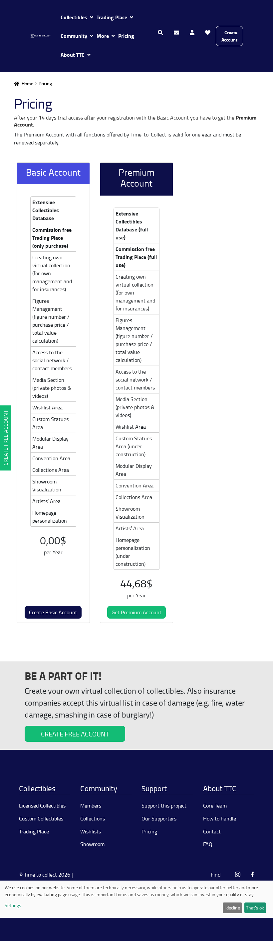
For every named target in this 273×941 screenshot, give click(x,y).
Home (27, 83)
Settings (13, 905)
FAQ (207, 844)
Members (90, 805)
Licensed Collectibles (42, 805)
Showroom (92, 844)
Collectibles (74, 17)
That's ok (255, 907)
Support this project (163, 805)
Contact (212, 831)
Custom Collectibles (41, 818)
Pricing (126, 36)
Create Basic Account (53, 612)
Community (74, 36)
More (103, 36)
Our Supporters (158, 818)
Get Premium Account (136, 612)
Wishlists (90, 831)
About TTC (73, 54)
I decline (232, 907)
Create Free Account (5, 438)
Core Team (215, 805)
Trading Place (112, 17)
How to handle (219, 818)
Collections (92, 818)
